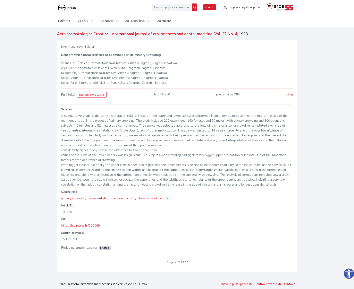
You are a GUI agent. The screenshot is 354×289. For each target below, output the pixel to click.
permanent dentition (101, 198)
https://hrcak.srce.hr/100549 (80, 225)
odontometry (126, 198)
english (209, 7)
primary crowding (73, 198)
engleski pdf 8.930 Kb (92, 94)
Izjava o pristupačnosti (236, 284)
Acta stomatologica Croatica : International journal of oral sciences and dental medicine (134, 34)
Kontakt (289, 284)
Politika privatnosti (267, 284)
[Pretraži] (194, 7)
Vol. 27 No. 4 (225, 34)
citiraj (289, 94)
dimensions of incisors (153, 198)
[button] (241, 7)
